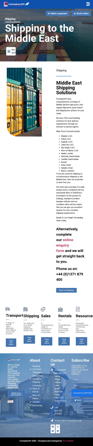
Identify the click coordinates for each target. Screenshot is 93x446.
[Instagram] (58, 427)
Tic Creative (68, 441)
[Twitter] (53, 431)
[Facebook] (53, 427)
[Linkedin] (58, 431)
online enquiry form (64, 245)
